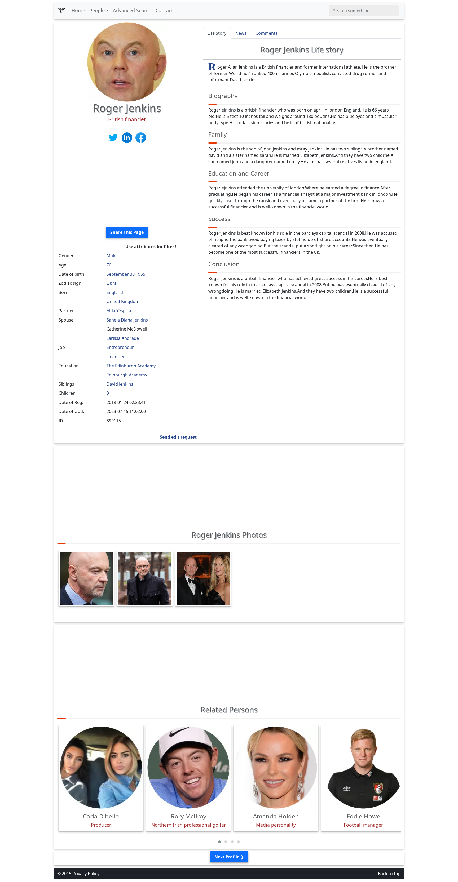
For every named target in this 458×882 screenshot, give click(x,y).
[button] (219, 841)
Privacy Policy (85, 873)
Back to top (389, 873)
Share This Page (127, 232)
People (97, 10)
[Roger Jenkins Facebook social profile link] (140, 137)
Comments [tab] (267, 33)
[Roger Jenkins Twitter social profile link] (114, 137)
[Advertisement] (127, 185)
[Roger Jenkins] (127, 61)
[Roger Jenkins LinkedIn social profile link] (127, 137)
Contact (164, 10)
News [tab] (240, 33)
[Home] (61, 10)
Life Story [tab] (217, 33)
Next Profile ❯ (229, 857)
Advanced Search (132, 10)
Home (78, 10)
